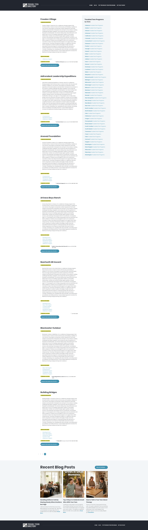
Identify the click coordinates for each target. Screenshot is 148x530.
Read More (91, 512)
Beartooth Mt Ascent (50, 262)
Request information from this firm (49, 65)
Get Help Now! (121, 5)
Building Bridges (48, 392)
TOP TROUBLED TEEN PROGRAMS (106, 5)
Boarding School (46, 237)
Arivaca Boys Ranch (50, 198)
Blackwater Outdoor (50, 328)
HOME (91, 5)
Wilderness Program (47, 59)
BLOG (95, 5)
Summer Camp (46, 436)
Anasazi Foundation (50, 136)
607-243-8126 (75, 61)
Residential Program (47, 117)
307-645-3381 (75, 313)
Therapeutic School (47, 179)
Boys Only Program (47, 239)
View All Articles (100, 467)
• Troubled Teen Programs (94, 25)
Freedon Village (48, 19)
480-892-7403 (75, 183)
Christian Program (47, 306)
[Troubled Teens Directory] (30, 5)
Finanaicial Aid (46, 116)
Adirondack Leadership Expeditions (58, 76)
